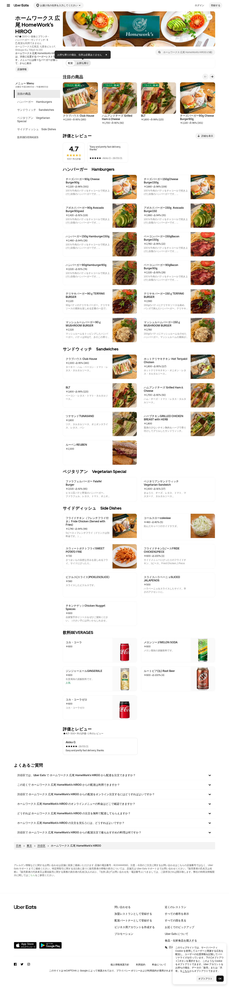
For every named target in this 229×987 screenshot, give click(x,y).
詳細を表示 (207, 136)
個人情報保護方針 (119, 964)
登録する (215, 5)
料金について (159, 964)
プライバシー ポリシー (128, 970)
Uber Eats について (176, 933)
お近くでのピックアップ (179, 927)
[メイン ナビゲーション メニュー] (8, 5)
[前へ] (205, 77)
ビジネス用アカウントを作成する (134, 927)
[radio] (70, 63)
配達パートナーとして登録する (133, 920)
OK (220, 978)
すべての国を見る (175, 920)
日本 (18, 845)
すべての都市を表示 (177, 913)
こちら (31, 875)
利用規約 (140, 964)
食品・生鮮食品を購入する (181, 940)
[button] (114, 775)
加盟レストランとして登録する (133, 913)
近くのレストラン (175, 907)
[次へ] (212, 77)
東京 (29, 845)
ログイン (199, 5)
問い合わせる (122, 907)
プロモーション (123, 933)
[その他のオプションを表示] (209, 17)
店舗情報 (22, 69)
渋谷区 (41, 845)
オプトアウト (205, 978)
